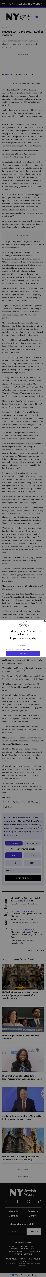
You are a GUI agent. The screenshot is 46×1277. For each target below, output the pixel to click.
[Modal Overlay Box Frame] (23, 638)
